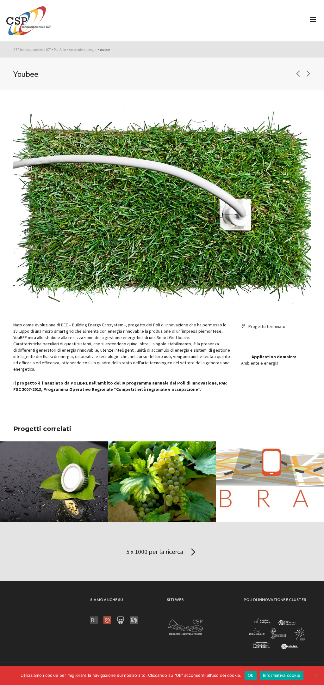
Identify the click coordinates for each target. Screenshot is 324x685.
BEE (64, 325)
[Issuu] (110, 619)
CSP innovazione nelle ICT (32, 49)
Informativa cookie (282, 675)
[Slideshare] (123, 619)
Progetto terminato (266, 326)
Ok (250, 675)
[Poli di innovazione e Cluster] (277, 634)
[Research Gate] (96, 619)
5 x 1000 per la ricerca (155, 551)
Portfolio (60, 49)
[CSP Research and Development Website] (186, 626)
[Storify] (136, 619)
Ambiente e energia (83, 49)
